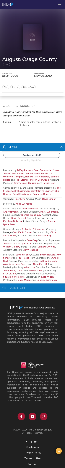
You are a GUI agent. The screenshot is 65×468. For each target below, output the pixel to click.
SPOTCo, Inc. (9, 273)
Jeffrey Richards (25, 170)
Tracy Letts (19, 199)
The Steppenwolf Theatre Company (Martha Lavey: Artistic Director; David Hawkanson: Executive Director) (32, 191)
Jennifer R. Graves (22, 232)
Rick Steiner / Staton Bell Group (32, 179)
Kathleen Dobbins (12, 221)
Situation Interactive (13, 276)
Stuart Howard (47, 254)
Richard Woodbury (31, 215)
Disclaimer (32, 447)
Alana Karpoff (40, 264)
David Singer (48, 199)
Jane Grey (32, 240)
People (13, 147)
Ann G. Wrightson (48, 211)
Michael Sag (44, 235)
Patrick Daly (49, 183)
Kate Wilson (47, 276)
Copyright (32, 441)
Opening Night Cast (31, 160)
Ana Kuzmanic (10, 211)
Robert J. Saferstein (47, 280)
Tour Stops (17, 287)
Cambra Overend (46, 246)
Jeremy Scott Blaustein (26, 183)
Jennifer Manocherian (36, 173)
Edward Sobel (23, 254)
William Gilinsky (11, 246)
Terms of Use (32, 458)
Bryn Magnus (31, 250)
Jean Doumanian (43, 170)
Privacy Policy (32, 452)
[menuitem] (59, 4)
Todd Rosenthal (29, 208)
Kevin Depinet (18, 218)
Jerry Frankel (17, 173)
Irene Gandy (21, 264)
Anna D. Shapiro (24, 203)
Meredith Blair (35, 270)
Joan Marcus (24, 280)
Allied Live (29, 267)
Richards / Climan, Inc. (33, 229)
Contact (32, 464)
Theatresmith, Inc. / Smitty (17, 243)
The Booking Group (13, 270)
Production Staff (32, 155)
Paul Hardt (23, 258)
